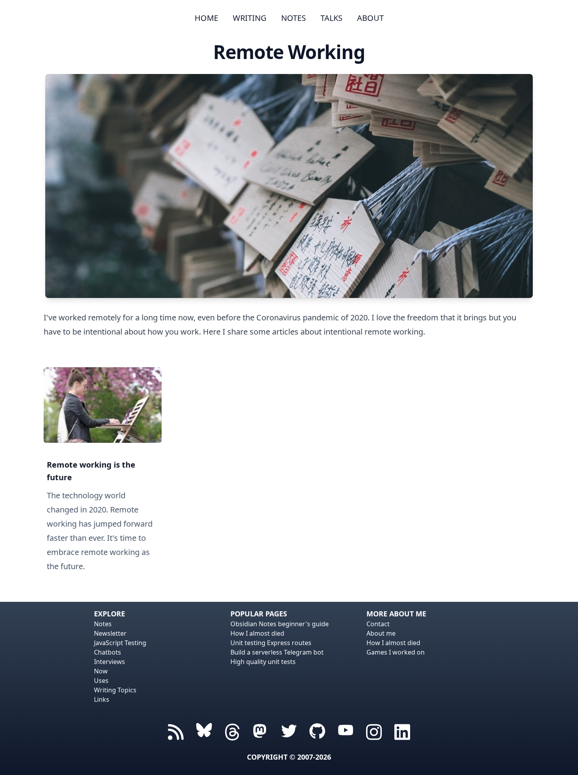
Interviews (109, 661)
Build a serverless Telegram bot (277, 652)
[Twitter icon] (289, 731)
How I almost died (257, 633)
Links (101, 699)
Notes (293, 18)
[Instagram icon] (374, 731)
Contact (378, 624)
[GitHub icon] (317, 731)
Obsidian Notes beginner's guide (279, 624)
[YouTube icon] (345, 731)
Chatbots (107, 652)
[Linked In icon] (402, 731)
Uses (101, 680)
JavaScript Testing (120, 642)
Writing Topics (115, 690)
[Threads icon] (204, 731)
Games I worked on (395, 652)
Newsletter (110, 633)
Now (101, 671)
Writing (250, 18)
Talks (331, 18)
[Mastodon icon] (261, 731)
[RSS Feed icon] (176, 731)
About (370, 18)
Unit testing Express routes (270, 642)
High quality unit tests (263, 661)
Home (206, 18)
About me (381, 633)
